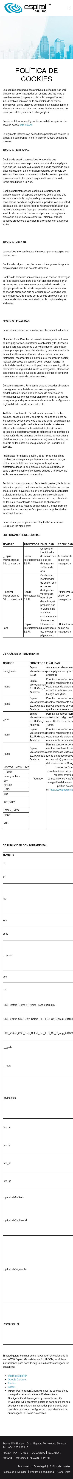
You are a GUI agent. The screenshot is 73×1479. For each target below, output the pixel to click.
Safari (11, 1387)
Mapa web (24, 1466)
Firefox (12, 1383)
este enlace (25, 125)
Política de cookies (59, 1466)
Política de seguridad (42, 1472)
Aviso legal (40, 1466)
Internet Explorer (17, 1375)
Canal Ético (64, 1472)
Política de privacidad (15, 1472)
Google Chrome (17, 1379)
